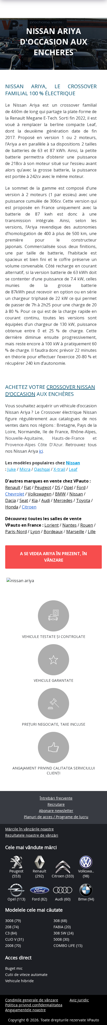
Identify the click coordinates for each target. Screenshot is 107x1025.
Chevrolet (14, 494)
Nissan (76, 494)
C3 (8, 933)
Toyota (83, 500)
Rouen (86, 525)
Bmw (83, 899)
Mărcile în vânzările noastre (29, 829)
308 (57, 920)
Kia (35, 500)
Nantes (69, 525)
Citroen (29, 507)
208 (8, 926)
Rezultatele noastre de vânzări (31, 835)
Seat (23, 500)
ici (41, 451)
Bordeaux (53, 531)
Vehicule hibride (19, 980)
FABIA (59, 926)
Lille (92, 531)
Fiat (27, 487)
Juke (11, 469)
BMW (60, 494)
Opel (68, 487)
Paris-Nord (16, 531)
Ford (81, 487)
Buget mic (14, 968)
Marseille (75, 531)
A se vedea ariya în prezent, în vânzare (53, 557)
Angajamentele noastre (25, 1009)
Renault (12, 487)
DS (57, 487)
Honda (11, 507)
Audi (45, 500)
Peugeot (43, 487)
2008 (10, 945)
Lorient (51, 525)
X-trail (59, 469)
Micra (24, 469)
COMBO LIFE (65, 945)
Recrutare (56, 804)
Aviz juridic (79, 1000)
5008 (58, 939)
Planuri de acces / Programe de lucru (56, 816)
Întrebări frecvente (56, 798)
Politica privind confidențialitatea (33, 1004)
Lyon (35, 531)
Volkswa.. (86, 871)
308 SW (60, 933)
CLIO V (11, 939)
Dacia (10, 500)
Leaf (73, 469)
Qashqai (42, 469)
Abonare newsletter (56, 810)
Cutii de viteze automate (26, 974)
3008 (10, 920)
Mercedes (63, 500)
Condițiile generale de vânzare (31, 1000)
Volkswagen (39, 494)
